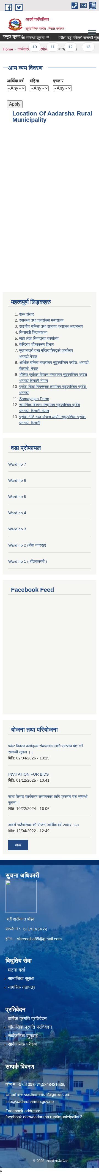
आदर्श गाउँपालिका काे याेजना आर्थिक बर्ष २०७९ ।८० (43, 825)
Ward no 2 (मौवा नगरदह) (27, 545)
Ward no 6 (17, 480)
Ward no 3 (17, 529)
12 (64, 47)
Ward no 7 (17, 464)
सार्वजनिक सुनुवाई (23, 1035)
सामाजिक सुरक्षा (21, 978)
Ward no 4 (17, 513)
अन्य (18, 845)
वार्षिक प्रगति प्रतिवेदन (27, 1018)
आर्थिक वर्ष (15, 80)
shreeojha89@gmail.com (39, 938)
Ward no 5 (17, 496)
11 (47, 47)
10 (28, 47)
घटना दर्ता (16, 970)
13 (82, 47)
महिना (34, 80)
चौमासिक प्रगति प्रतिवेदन (30, 1027)
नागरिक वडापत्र (21, 987)
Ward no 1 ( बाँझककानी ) (27, 561)
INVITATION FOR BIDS (28, 774)
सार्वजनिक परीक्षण (22, 1044)
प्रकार (58, 80)
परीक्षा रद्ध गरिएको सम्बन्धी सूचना (74, 37)
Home (8, 49)
